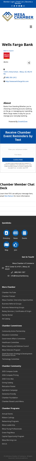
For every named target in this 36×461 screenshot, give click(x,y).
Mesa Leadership (8, 425)
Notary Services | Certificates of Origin (16, 311)
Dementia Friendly (9, 394)
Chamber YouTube (9, 292)
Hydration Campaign (10, 390)
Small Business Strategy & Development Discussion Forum (17, 354)
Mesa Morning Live (9, 440)
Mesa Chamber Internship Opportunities (17, 300)
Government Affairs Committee (13, 339)
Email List (20, 2)
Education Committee (10, 335)
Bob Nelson (9, 196)
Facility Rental (7, 315)
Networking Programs (10, 421)
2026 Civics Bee (8, 379)
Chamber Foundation (10, 398)
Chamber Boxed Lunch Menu (13, 401)
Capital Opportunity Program (13, 436)
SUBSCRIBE (18, 160)
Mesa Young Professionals (12, 429)
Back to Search (9, 51)
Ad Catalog (6, 319)
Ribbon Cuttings (8, 417)
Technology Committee (10, 359)
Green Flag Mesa (8, 432)
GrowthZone (22, 121)
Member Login (9, 2)
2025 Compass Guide (10, 371)
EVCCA (4, 444)
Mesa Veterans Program (11, 350)
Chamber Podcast (8, 296)
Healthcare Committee (10, 342)
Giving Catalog (7, 382)
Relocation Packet (8, 386)
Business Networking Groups (13, 307)
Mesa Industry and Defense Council (15, 346)
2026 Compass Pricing (10, 375)
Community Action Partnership (13, 331)
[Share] (29, 63)
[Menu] (31, 26)
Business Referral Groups (11, 304)
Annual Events (7, 414)
